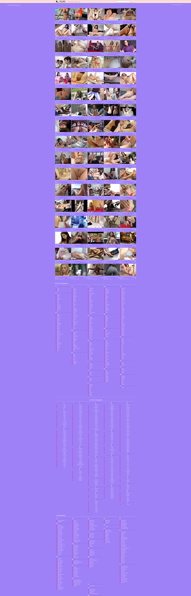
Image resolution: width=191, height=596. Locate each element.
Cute (74, 362)
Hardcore (90, 379)
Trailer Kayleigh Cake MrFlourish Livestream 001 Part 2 (95, 308)
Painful (106, 376)
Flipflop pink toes (106, 308)
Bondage (58, 373)
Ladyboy (90, 420)
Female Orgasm (92, 328)
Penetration (107, 387)
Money (106, 340)
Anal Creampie (78, 55)
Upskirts (128, 516)
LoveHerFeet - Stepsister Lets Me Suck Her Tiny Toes (95, 180)
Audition (58, 344)
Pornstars (107, 394)
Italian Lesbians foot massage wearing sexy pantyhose (95, 52)
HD (89, 381)
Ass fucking (59, 340)
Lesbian (95, 55)
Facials (90, 324)
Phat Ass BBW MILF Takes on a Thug (77, 292)
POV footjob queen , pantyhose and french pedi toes (95, 148)
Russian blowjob (123, 559)
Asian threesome (60, 584)
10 (175, 4)
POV (106, 395)
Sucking (123, 366)
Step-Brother (59, 378)
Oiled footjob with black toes (108, 164)
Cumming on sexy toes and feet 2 (60, 308)
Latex (90, 422)
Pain (106, 375)
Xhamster (69, 22)
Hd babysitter (92, 559)
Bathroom (64, 469)
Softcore (123, 347)
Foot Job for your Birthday (91, 116)
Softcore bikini (123, 585)
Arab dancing (60, 576)
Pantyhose (107, 380)
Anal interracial (60, 568)
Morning (106, 343)
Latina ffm (91, 584)
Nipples (112, 471)
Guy (90, 372)
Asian (58, 337)
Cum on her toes (57, 196)
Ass (57, 338)
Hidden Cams (96, 500)
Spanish (123, 351)
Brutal (58, 381)
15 (179, 4)
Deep (74, 372)
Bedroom (58, 359)
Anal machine (60, 569)
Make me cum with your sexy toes (60, 292)
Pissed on (106, 571)
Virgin (122, 406)
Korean (96, 532)
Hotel (96, 508)
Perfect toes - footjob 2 (107, 36)
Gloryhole (90, 364)
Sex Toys (127, 446)
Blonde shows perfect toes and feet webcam (126, 196)
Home (69, 1)
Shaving (123, 332)
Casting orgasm (76, 560)
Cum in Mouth (75, 356)
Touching (123, 388)
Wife (122, 417)
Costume (94, 23)
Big (125, 87)
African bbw (60, 560)
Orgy (106, 370)
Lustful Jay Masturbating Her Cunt (92, 260)
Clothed (61, 71)
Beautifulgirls (59, 358)
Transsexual (123, 389)
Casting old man (76, 559)
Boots (61, 87)
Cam (74, 323)
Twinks (123, 392)
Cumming (80, 474)
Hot (89, 390)
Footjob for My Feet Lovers (108, 52)
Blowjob (90, 23)
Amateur (106, 23)
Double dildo (76, 588)
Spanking (123, 352)
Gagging (90, 352)
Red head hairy (123, 555)
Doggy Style (75, 380)
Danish (74, 369)
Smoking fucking (123, 584)
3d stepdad (59, 556)
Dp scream (75, 589)
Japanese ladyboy (92, 575)
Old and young (107, 367)
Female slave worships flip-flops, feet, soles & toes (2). (128, 228)
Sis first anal (123, 577)
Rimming (112, 527)
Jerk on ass (91, 581)
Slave (128, 458)
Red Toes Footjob (57, 228)
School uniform (123, 566)
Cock (80, 458)
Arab (58, 336)
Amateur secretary (61, 562)
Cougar (74, 347)
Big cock (93, 87)
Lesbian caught (92, 587)
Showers (123, 335)
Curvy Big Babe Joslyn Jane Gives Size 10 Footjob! (127, 180)
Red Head (107, 408)
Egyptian (74, 390)
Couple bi (75, 567)
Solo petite (122, 589)
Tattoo (128, 491)
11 (176, 4)
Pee (106, 386)
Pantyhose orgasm (108, 566)
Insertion (90, 400)
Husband (90, 394)
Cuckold (80, 470)
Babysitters (59, 350)
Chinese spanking (76, 563)
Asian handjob (60, 580)
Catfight (80, 446)
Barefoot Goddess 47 (75, 20)
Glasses (96, 479)
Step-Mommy (107, 339)
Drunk (74, 384)
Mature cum (91, 593)
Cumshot (74, 359)
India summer (92, 568)
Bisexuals (58, 366)
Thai (122, 380)
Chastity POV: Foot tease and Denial (125, 116)
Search (133, 1)
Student (123, 364)
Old (106, 366)
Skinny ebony (123, 581)
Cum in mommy (76, 572)
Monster (112, 458)
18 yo (57, 71)
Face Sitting (91, 323)
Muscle (106, 347)
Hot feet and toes (106, 180)
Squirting (123, 359)
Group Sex (96, 487)
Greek (90, 369)
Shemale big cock (124, 572)
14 (178, 4)
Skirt (122, 340)
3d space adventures (61, 555)
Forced (90, 343)
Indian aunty (91, 569)
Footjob (111, 39)
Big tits (94, 71)
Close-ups (78, 71)
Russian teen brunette (124, 563)
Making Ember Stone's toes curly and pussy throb (79, 196)
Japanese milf (92, 577)
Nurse (106, 360)
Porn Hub (85, 22)
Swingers (123, 370)
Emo (80, 508)
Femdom (96, 446)
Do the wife (75, 585)
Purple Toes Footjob (107, 116)
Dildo (108, 55)
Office (106, 365)
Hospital (90, 389)
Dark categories (76, 581)
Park (112, 498)
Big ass (111, 23)
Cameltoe (59, 23)
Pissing (106, 391)
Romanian (107, 413)
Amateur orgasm (60, 561)
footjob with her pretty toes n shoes (125, 36)
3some (89, 71)
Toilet (122, 385)
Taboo (123, 373)
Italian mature (92, 572)
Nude (106, 356)
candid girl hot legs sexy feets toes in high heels (127, 244)
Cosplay (57, 39)
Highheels (91, 385)
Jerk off (91, 579)
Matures (106, 328)
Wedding (123, 413)
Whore (123, 416)
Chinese (74, 335)
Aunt (58, 345)
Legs (90, 426)
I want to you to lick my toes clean (109, 244)
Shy (122, 336)
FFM (90, 332)
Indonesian (91, 399)
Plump (106, 392)
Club (74, 340)
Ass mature (60, 588)
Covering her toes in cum (123, 212)
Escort (74, 394)
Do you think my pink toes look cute (93, 276)
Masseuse (107, 325)
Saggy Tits (123, 323)
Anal (75, 55)
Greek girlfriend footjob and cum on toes (61, 260)
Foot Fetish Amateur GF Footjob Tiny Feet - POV (78, 312)
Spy (122, 356)
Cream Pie (80, 466)
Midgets (106, 332)
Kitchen (90, 414)
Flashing (90, 339)
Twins (122, 393)
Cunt (124, 23)
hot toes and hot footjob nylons (59, 132)
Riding (106, 409)
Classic (74, 336)
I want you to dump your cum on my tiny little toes (62, 276)
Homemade (96, 504)
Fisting (96, 454)
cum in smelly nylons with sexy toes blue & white (78, 276)
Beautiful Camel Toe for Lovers (108, 68)
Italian (90, 403)
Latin (90, 423)
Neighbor (106, 353)
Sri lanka (122, 592)
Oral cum (106, 561)
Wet (122, 415)
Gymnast (90, 373)
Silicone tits (123, 576)
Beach (57, 23)
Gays (90, 356)
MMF (112, 454)
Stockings (123, 360)
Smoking (127, 462)
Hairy (90, 377)
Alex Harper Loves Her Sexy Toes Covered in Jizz (127, 276)
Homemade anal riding (93, 560)
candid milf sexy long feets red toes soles (110, 260)
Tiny (122, 381)
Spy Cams (127, 474)
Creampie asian (76, 568)
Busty (58, 385)
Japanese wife (92, 578)
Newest (79, 1)
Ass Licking (59, 342)
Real (106, 405)
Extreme (74, 398)
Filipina (96, 450)
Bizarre (58, 367)
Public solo (107, 574)
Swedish (123, 368)
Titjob (128, 499)
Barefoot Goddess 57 (91, 212)
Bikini (58, 365)
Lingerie (90, 430)
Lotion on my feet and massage (108, 292)
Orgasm (106, 369)
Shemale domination (124, 573)
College (74, 343)
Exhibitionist (75, 397)
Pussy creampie (107, 577)
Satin (122, 324)
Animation (58, 333)
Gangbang (91, 353)
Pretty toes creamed (74, 132)
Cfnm (74, 332)
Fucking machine (92, 347)
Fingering (79, 23)
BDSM (58, 355)
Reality (112, 523)
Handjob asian (92, 556)
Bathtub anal (60, 593)
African (58, 329)
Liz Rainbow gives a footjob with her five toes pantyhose (112, 212)
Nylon (106, 361)
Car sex (74, 325)
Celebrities (75, 331)
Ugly (122, 397)
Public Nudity (110, 87)
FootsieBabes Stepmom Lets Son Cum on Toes (62, 116)
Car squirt (75, 556)
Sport (122, 355)
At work (59, 589)
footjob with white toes (91, 132)
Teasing (123, 377)
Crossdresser (75, 351)
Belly (89, 39)
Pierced (106, 390)
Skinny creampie (123, 580)
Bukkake (58, 382)
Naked (106, 350)
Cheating (80, 450)
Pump (106, 400)
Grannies (90, 368)
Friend (96, 462)
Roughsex (107, 415)
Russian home (123, 560)
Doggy (80, 495)
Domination (75, 381)
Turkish (123, 391)
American (74, 55)
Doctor (74, 377)
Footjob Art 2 (89, 244)
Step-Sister (128, 454)
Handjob (90, 378)
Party (106, 384)
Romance (107, 412)
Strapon (123, 362)
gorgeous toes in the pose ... (92, 292)
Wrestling (123, 419)
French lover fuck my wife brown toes (125, 308)
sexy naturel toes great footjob (76, 244)
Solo (122, 348)
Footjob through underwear (108, 132)
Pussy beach (107, 575)
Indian (90, 398)
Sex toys (122, 569)
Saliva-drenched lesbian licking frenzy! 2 (61, 68)
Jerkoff (90, 409)
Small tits (123, 344)
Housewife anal (92, 563)
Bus (64, 500)
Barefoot (74, 23)
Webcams (123, 412)
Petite (106, 388)
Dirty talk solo (76, 584)
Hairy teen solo (92, 555)
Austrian (108, 23)
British (58, 377)
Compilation (62, 23)
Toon (128, 503)
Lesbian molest (92, 588)
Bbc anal (59, 594)
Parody (106, 383)
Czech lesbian (76, 576)
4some (58, 325)
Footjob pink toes (74, 84)
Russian (106, 416)
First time (90, 336)
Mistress (106, 336)
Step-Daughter (80, 487)
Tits (122, 384)
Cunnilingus (125, 55)
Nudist (106, 357)
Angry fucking (60, 573)
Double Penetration (80, 499)
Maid (106, 323)
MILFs (112, 450)
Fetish (77, 23)
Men (112, 446)
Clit (110, 71)
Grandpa (96, 483)
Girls (90, 360)
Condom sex (80, 462)
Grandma (90, 365)
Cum (74, 355)
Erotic (74, 393)
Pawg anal (107, 567)
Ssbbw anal (123, 593)
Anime (58, 334)
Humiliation (91, 393)
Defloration (80, 491)
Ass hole (59, 71)
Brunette (92, 23)
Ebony (74, 389)
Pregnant (106, 396)
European (60, 55)
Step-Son (127, 466)
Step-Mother (107, 344)
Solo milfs (122, 588)
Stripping (123, 363)
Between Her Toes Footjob (107, 148)
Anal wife (59, 572)
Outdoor (106, 371)
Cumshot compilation (77, 575)
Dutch (74, 385)
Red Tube (134, 277)
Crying (74, 352)
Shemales (127, 450)
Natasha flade (107, 555)
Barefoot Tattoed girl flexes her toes (109, 196)
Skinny (123, 339)
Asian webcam (60, 585)
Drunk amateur (76, 592)
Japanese (96, 523)
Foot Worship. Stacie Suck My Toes (125, 52)
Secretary (123, 327)
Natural (106, 352)
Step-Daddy (80, 483)
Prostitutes (107, 398)
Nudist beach (107, 556)
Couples (74, 348)
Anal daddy (59, 565)
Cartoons (74, 327)
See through (123, 568)
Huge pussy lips (92, 564)
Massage (106, 324)
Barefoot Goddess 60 (58, 148)
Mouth (112, 462)
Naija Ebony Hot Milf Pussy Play (124, 84)
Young (123, 422)
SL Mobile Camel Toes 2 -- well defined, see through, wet (63, 20)
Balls (58, 351)
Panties (106, 379)
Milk (106, 335)
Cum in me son (76, 571)
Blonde (122, 39)
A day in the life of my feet (75, 100)
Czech (74, 363)
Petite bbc (106, 570)
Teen (128, 495)
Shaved (123, 331)
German (79, 39)
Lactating (90, 419)
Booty (58, 374)
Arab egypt (59, 577)
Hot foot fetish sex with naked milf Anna (77, 68)
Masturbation (107, 327)
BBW (124, 87)
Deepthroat (62, 39)
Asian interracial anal (61, 581)
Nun (112, 475)
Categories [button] (72, 1)
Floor (77, 39)
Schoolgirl (123, 325)
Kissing (90, 413)
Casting (74, 328)
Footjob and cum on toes (107, 312)
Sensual (123, 328)
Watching (127, 527)
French (90, 344)
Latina (90, 424)
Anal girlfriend (60, 566)
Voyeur (123, 407)
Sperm (128, 470)
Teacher (123, 376)
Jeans (90, 408)
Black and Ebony (59, 369)
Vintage (123, 404)
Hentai (90, 382)
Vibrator (123, 403)
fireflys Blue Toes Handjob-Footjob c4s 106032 (78, 148)
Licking (90, 428)
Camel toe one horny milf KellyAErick (125, 148)
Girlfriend (96, 475)
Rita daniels (123, 556)
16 (180, 4)
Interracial (91, 402)
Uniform (123, 398)
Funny (90, 348)
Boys (58, 375)
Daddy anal (75, 580)
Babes (65, 465)
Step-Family (91, 325)
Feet (75, 23)
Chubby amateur (76, 564)
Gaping (96, 471)
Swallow (123, 367)
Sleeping (123, 343)
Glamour (90, 361)
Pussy (106, 402)
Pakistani (112, 494)
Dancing (74, 368)
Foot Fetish (128, 23)
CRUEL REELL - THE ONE (59, 52)
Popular (76, 1)
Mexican (106, 331)
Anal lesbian (60, 564)
